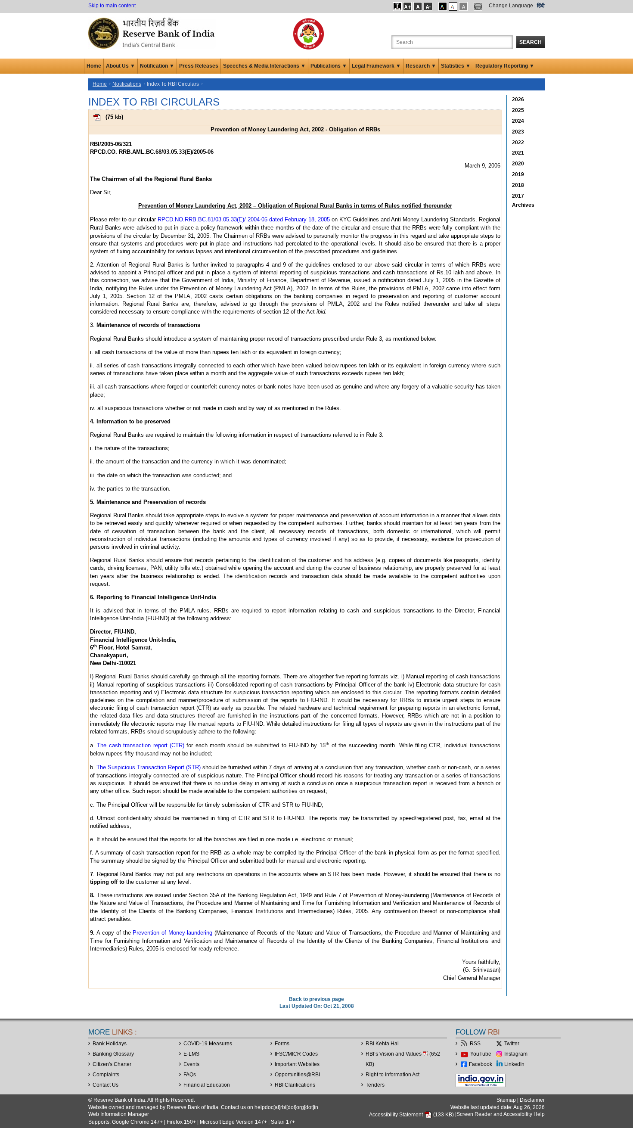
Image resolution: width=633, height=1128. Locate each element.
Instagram (516, 1054)
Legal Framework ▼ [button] (376, 66)
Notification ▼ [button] (157, 66)
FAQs (189, 1075)
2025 (518, 110)
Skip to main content (112, 6)
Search (530, 42)
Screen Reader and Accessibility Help (500, 1115)
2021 (518, 153)
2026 (518, 99)
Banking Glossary (113, 1054)
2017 (518, 196)
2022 (518, 143)
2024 (518, 121)
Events (191, 1064)
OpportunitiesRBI (297, 1075)
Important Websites (297, 1064)
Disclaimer (532, 1100)
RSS (475, 1044)
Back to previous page (316, 999)
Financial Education (206, 1085)
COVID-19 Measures (207, 1044)
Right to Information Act (392, 1075)
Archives (523, 205)
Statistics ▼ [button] (456, 66)
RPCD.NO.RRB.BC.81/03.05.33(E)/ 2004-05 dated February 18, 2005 (244, 219)
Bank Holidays (110, 1044)
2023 (518, 132)
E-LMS (191, 1054)
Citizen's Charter (112, 1064)
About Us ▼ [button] (120, 66)
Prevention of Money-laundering (172, 932)
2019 (518, 174)
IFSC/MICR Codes (296, 1054)
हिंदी (541, 6)
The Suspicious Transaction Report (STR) (148, 767)
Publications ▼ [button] (328, 66)
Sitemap (506, 1100)
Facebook (480, 1064)
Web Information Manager (118, 1114)
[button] (397, 6)
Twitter (511, 1044)
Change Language (511, 6)
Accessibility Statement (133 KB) (412, 1115)
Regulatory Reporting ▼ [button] (504, 66)
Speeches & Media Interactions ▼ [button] (264, 66)
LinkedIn (514, 1064)
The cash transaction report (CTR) (140, 745)
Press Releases (198, 66)
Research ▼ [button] (421, 66)
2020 (518, 164)
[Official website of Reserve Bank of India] (152, 33)
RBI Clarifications (295, 1085)
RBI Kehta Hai (382, 1044)
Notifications (126, 84)
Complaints (106, 1075)
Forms (282, 1044)
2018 (518, 185)
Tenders (375, 1085)
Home (94, 66)
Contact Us (105, 1085)
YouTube (480, 1054)
